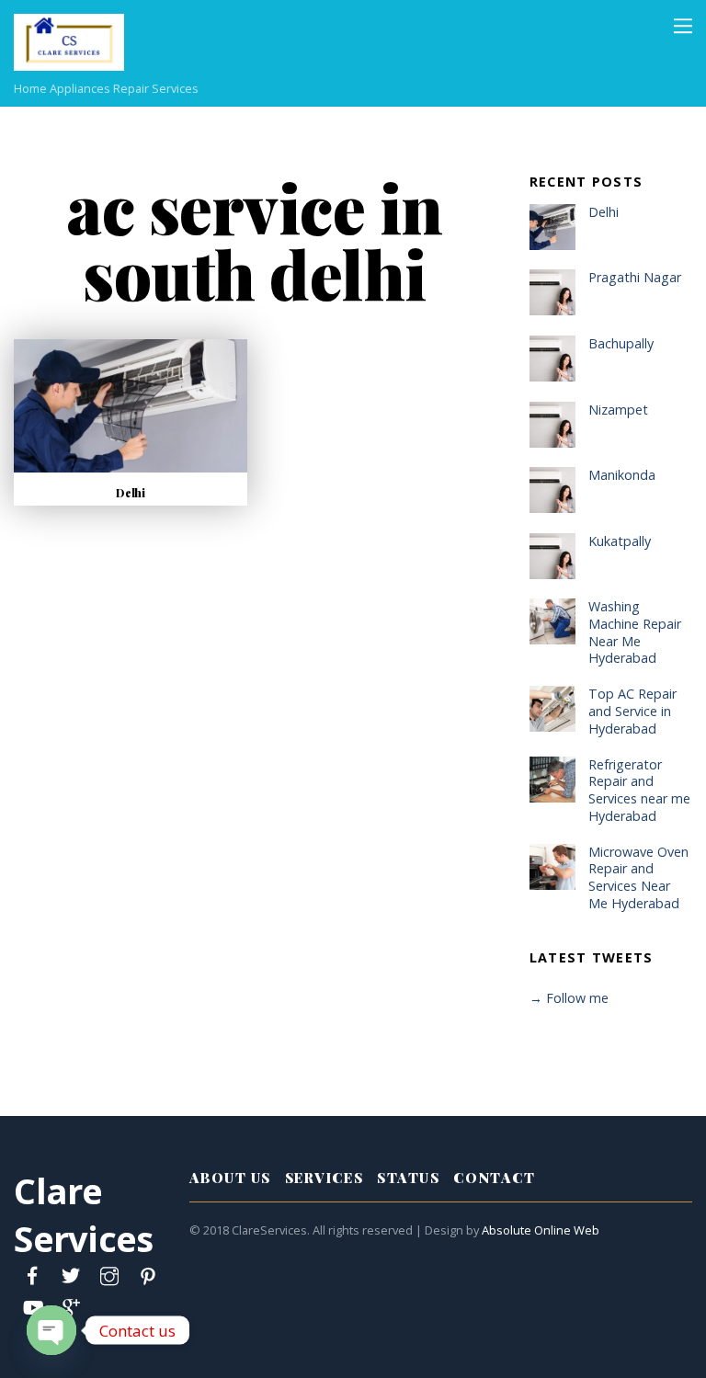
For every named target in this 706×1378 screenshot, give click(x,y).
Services (324, 1177)
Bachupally (621, 344)
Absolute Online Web (540, 1230)
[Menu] (683, 25)
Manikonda (621, 475)
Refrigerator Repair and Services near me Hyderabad (639, 791)
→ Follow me (569, 998)
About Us (230, 1177)
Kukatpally (619, 541)
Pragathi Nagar (634, 277)
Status (408, 1177)
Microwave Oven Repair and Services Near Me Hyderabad (638, 878)
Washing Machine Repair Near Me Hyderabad (634, 632)
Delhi (130, 492)
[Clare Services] (69, 60)
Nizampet (618, 410)
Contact (494, 1177)
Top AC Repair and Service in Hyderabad (632, 711)
